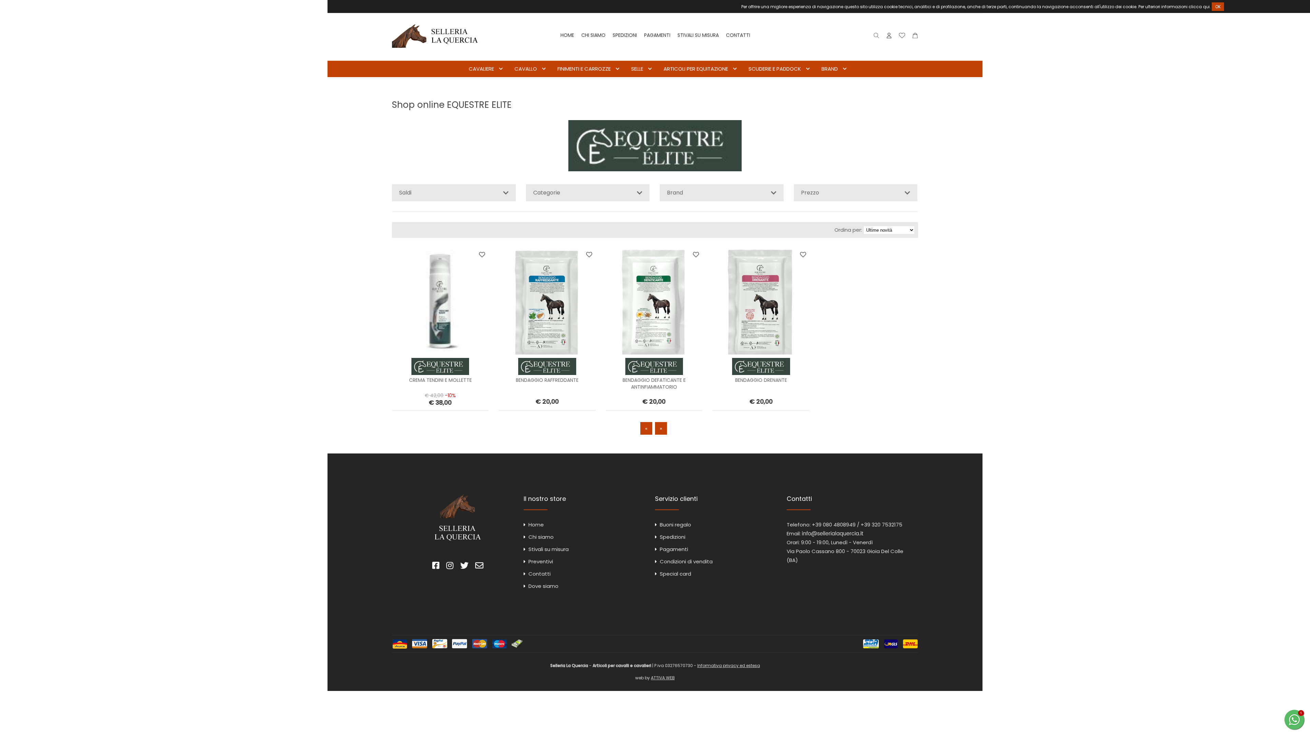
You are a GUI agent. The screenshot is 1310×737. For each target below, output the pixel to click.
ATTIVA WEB (663, 678)
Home (567, 35)
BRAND (829, 68)
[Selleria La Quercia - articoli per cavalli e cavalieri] (435, 56)
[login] (889, 37)
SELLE (637, 68)
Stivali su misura (698, 35)
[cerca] (876, 37)
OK (1218, 7)
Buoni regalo (675, 524)
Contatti (738, 35)
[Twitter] (464, 566)
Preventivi (540, 561)
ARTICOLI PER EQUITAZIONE (696, 68)
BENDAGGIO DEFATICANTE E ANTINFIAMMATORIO (654, 383)
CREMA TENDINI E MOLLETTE (440, 380)
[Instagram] (450, 566)
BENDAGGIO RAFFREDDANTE (547, 380)
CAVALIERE (481, 68)
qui (1206, 7)
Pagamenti (657, 35)
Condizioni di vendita (686, 561)
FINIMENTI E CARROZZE (584, 68)
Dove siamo (543, 586)
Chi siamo (593, 35)
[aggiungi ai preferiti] (482, 254)
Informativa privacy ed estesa (728, 665)
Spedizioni (625, 35)
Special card (675, 573)
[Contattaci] (915, 37)
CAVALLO (525, 68)
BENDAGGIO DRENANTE (761, 380)
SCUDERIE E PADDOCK (774, 68)
